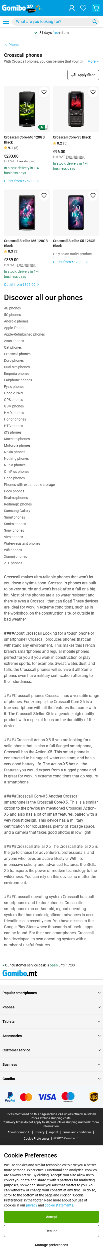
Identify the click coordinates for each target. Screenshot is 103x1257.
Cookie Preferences (37, 1138)
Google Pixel (13, 393)
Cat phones (13, 347)
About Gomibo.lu (19, 1132)
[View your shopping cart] (96, 8)
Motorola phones (17, 445)
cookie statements (59, 1205)
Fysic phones (14, 387)
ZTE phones (13, 563)
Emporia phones (16, 373)
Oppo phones (14, 478)
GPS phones (13, 400)
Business (9, 1064)
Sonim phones (15, 524)
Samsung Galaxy (17, 511)
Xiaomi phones (15, 556)
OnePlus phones (16, 472)
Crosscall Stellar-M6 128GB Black (26, 243)
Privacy (39, 1132)
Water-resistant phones (22, 543)
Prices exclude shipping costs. (51, 1118)
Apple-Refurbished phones (24, 334)
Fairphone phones (18, 380)
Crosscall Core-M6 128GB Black (24, 139)
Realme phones (16, 498)
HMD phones (14, 413)
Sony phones (14, 530)
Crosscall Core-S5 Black (72, 137)
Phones (8, 1007)
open (54, 965)
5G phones (12, 315)
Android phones (16, 321)
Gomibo (8, 1079)
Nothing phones (16, 458)
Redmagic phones (18, 504)
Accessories (12, 1036)
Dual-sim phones (17, 367)
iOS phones (13, 432)
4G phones (12, 308)
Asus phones (14, 341)
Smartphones (14, 517)
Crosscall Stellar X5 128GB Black (74, 243)
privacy (31, 1205)
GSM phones (14, 406)
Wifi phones (13, 550)
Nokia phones (14, 452)
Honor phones (15, 419)
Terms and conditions (77, 1132)
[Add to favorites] (44, 92)
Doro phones (14, 360)
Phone (13, 45)
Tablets (8, 1021)
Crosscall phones (17, 354)
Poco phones (14, 491)
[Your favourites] (83, 8)
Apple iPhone (14, 328)
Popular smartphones (19, 993)
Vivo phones (13, 537)
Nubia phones (15, 465)
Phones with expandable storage (29, 485)
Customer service (16, 1050)
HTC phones (13, 426)
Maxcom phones (17, 439)
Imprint (53, 1132)
